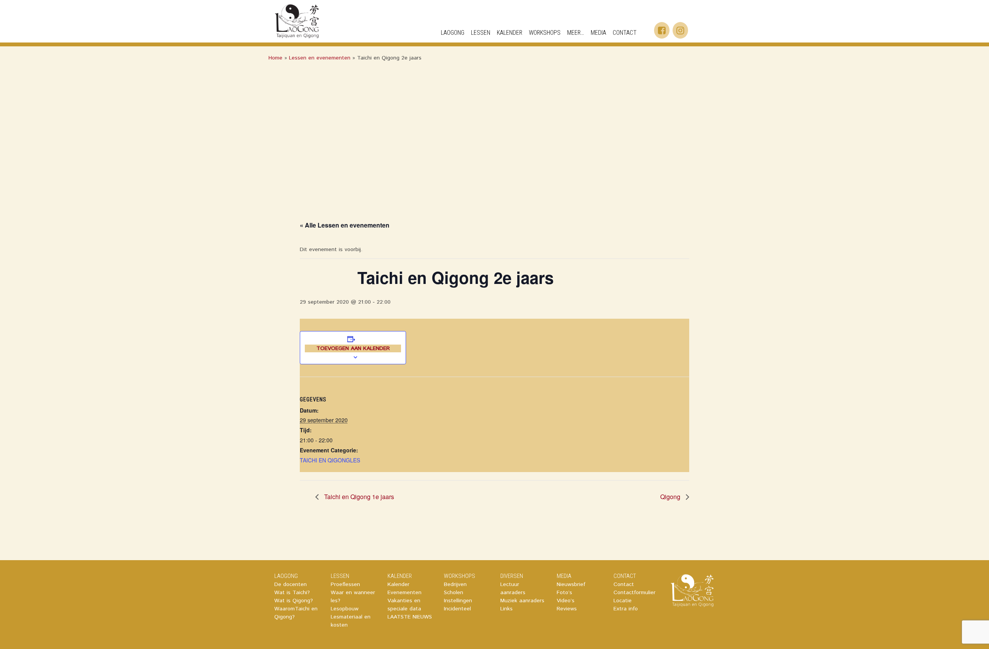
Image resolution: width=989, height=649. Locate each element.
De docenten (290, 584)
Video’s (565, 601)
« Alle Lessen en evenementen (344, 225)
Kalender (398, 584)
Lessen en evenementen (319, 58)
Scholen (453, 592)
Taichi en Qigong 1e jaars (358, 496)
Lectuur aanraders (512, 588)
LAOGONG (286, 576)
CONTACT (625, 32)
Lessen (480, 32)
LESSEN (340, 576)
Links (506, 609)
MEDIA (598, 32)
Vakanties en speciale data (404, 605)
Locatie (622, 601)
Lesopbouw (345, 609)
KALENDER (509, 32)
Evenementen (404, 592)
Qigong (671, 496)
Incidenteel (457, 609)
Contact (623, 584)
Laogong (452, 32)
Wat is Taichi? (292, 592)
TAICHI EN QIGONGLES (330, 460)
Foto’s (564, 592)
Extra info (625, 609)
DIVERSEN (511, 576)
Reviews (567, 609)
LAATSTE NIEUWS (409, 617)
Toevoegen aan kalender (353, 348)
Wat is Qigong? (293, 601)
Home (275, 58)
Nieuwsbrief (571, 584)
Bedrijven (455, 584)
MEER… (575, 32)
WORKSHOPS (545, 32)
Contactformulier (634, 592)
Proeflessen (345, 584)
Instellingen (458, 601)
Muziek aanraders (522, 601)
